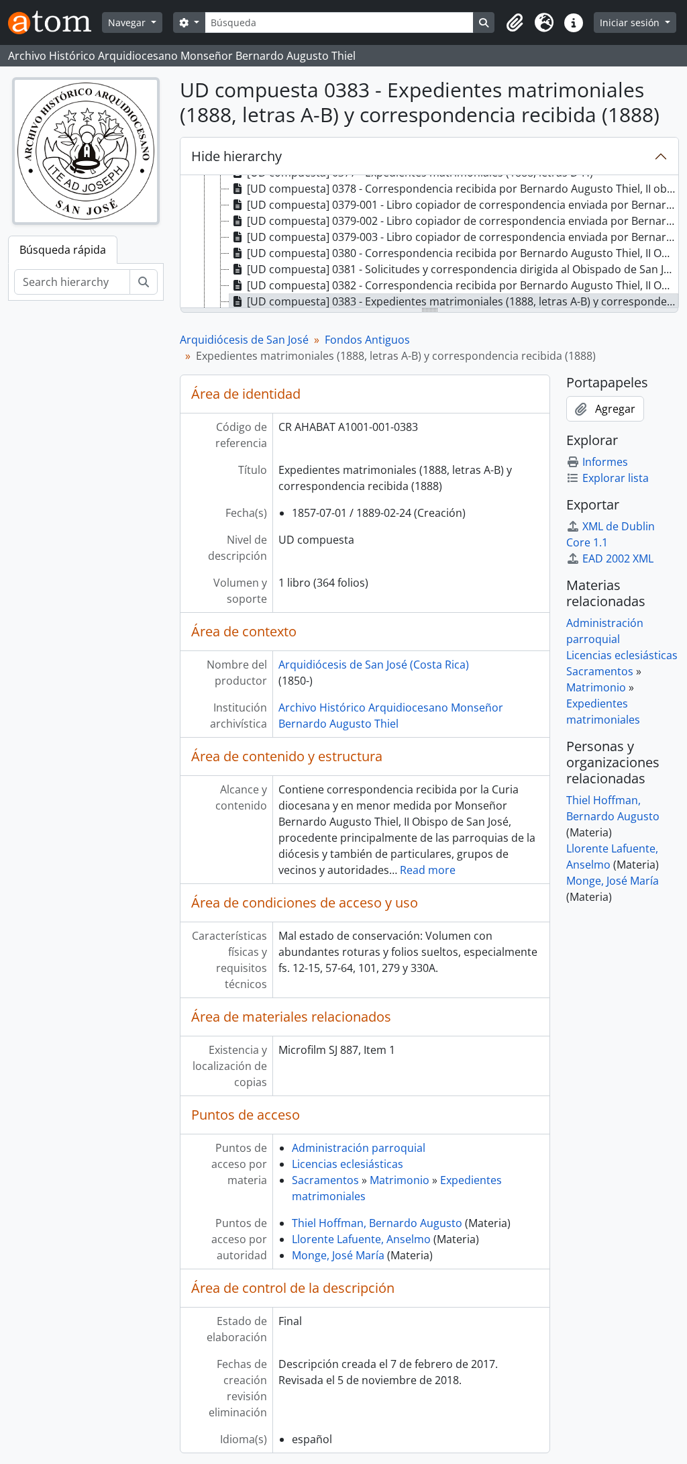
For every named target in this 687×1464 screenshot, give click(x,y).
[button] (514, 23)
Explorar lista (615, 478)
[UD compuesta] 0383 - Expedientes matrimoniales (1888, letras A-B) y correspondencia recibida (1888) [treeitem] (462, 301)
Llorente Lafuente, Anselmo (361, 1239)
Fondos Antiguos (367, 339)
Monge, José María (338, 1255)
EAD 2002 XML (617, 558)
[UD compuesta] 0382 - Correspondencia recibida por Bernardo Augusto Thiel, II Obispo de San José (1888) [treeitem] (462, 285)
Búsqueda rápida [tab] (62, 249)
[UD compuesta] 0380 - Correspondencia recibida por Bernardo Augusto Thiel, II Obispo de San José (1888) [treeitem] (462, 253)
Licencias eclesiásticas (347, 1164)
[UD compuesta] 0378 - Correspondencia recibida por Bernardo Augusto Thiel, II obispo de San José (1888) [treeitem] (462, 188)
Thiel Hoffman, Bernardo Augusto (377, 1223)
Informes (605, 461)
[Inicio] (55, 22)
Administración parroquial (358, 1147)
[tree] (429, 242)
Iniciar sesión (631, 22)
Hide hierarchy (236, 156)
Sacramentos (325, 1180)
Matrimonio (399, 1180)
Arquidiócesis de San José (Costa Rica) (373, 664)
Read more (428, 870)
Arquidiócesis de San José (244, 339)
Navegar (128, 22)
